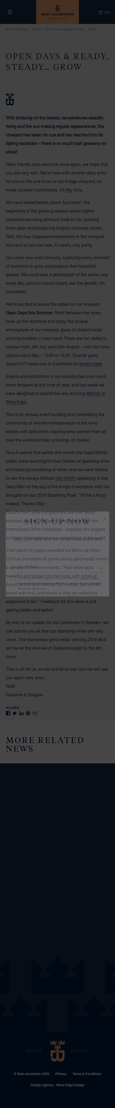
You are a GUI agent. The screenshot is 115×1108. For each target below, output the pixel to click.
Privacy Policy (89, 578)
